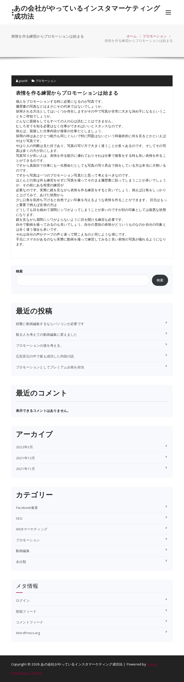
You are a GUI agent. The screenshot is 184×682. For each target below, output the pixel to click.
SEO (19, 518)
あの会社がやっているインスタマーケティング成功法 (87, 12)
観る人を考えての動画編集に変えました (46, 334)
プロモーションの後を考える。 (40, 345)
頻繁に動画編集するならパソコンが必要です (50, 323)
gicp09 (22, 81)
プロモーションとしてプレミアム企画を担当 (50, 367)
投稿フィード (26, 611)
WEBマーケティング (31, 529)
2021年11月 (25, 468)
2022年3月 (24, 447)
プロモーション (154, 36)
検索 (19, 271)
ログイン (23, 600)
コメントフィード (29, 622)
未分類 (21, 561)
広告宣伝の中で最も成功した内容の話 (45, 356)
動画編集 (23, 550)
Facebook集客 (27, 507)
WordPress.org (28, 633)
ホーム (132, 36)
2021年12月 (25, 458)
